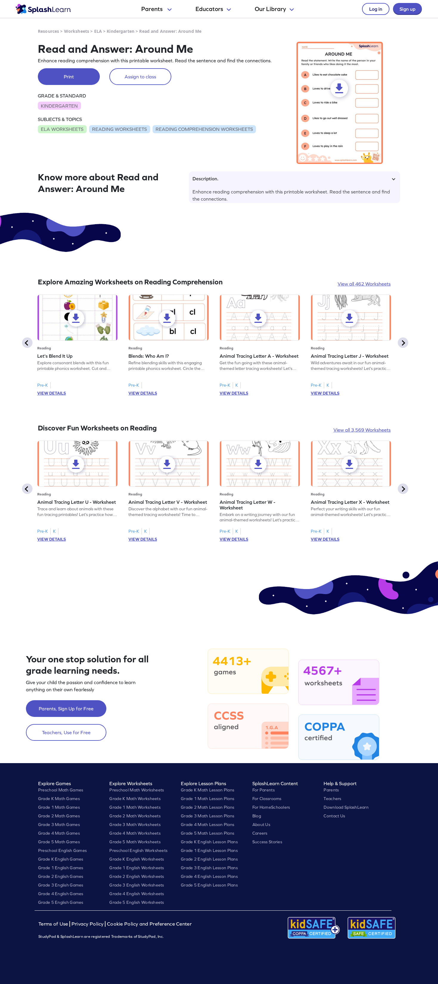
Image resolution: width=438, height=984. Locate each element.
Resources (48, 31)
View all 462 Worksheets (364, 283)
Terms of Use (53, 924)
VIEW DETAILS (51, 393)
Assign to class (140, 76)
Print (69, 76)
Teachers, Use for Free (66, 732)
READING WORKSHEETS (119, 129)
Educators (209, 9)
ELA (98, 31)
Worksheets (76, 31)
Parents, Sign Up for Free (66, 708)
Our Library (270, 9)
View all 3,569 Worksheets (362, 430)
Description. (205, 178)
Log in (375, 9)
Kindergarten (120, 31)
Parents (152, 9)
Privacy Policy (88, 924)
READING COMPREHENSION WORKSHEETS (204, 129)
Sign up (407, 9)
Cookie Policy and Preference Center (149, 924)
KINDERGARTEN (59, 106)
